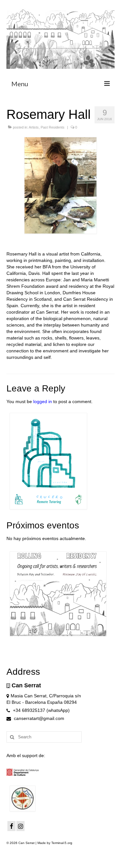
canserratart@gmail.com (38, 718)
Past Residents (53, 127)
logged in (42, 401)
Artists (34, 127)
